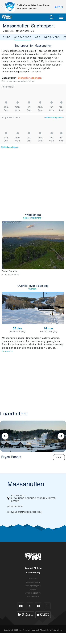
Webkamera (52, 37)
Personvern (33, 578)
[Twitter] (29, 605)
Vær (37, 37)
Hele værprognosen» (54, 117)
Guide (7, 37)
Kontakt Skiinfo (33, 568)
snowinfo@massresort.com (24, 511)
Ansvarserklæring (33, 582)
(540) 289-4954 (15, 506)
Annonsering (33, 572)
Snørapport (22, 37)
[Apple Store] (43, 614)
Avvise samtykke (33, 596)
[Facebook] (47, 605)
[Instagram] (38, 605)
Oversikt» (32, 288)
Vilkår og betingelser (33, 585)
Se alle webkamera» (33, 217)
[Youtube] (20, 605)
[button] (51, 17)
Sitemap (33, 589)
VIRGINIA (8, 30)
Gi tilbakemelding (9, 147)
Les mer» (7, 351)
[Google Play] (25, 614)
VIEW (59, 457)
